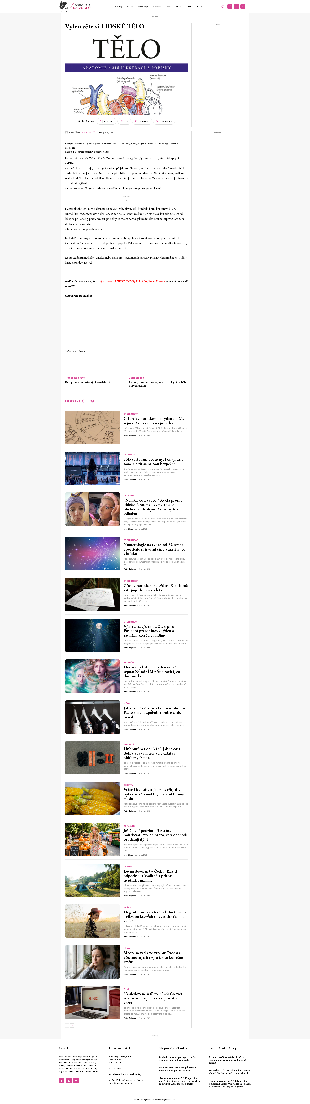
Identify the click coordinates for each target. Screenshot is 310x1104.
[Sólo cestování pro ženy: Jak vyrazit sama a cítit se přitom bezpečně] (92, 468)
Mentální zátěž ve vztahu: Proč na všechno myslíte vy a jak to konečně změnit (153, 957)
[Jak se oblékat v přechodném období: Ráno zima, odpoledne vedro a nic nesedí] (92, 717)
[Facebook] (229, 6)
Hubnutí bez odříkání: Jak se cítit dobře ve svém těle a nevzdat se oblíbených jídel (152, 753)
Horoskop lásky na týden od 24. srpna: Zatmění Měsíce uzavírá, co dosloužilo (152, 671)
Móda (127, 703)
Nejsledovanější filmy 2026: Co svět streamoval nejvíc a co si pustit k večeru (153, 998)
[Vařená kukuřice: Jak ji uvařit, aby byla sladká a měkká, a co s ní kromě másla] (92, 798)
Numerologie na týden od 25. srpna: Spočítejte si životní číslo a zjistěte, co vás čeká (154, 549)
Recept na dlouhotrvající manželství (87, 382)
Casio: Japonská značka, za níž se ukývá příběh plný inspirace (157, 383)
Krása (127, 907)
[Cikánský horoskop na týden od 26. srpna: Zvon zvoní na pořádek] (92, 427)
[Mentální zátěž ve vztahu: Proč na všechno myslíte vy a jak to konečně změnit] (92, 961)
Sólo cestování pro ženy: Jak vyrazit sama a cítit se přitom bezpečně (153, 461)
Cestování (130, 455)
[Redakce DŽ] (67, 132)
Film (126, 989)
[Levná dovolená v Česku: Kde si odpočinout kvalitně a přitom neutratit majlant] (92, 880)
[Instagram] (236, 6)
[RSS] (242, 6)
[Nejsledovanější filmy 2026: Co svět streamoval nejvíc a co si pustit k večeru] (92, 1002)
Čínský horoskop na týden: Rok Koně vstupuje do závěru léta (156, 588)
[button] (223, 6)
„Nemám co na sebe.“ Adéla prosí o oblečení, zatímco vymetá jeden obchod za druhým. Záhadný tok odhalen (153, 506)
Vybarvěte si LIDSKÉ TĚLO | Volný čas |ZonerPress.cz (132, 281)
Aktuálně (129, 826)
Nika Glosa (128, 529)
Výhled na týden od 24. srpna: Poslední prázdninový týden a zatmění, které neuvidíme (149, 631)
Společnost (131, 414)
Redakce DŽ (88, 132)
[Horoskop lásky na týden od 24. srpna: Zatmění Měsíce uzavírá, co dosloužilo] (92, 676)
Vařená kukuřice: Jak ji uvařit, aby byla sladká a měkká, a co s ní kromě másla (154, 794)
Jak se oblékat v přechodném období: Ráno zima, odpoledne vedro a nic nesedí (155, 712)
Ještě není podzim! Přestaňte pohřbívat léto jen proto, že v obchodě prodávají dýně (156, 835)
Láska (127, 948)
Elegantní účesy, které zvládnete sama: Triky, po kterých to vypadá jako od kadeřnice (155, 916)
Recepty (128, 785)
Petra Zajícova (130, 436)
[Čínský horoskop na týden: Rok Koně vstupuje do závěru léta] (92, 594)
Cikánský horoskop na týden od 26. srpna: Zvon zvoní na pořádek (154, 420)
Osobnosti (130, 496)
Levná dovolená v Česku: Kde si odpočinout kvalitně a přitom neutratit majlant (150, 876)
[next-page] (72, 1025)
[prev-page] (67, 1025)
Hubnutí (129, 744)
